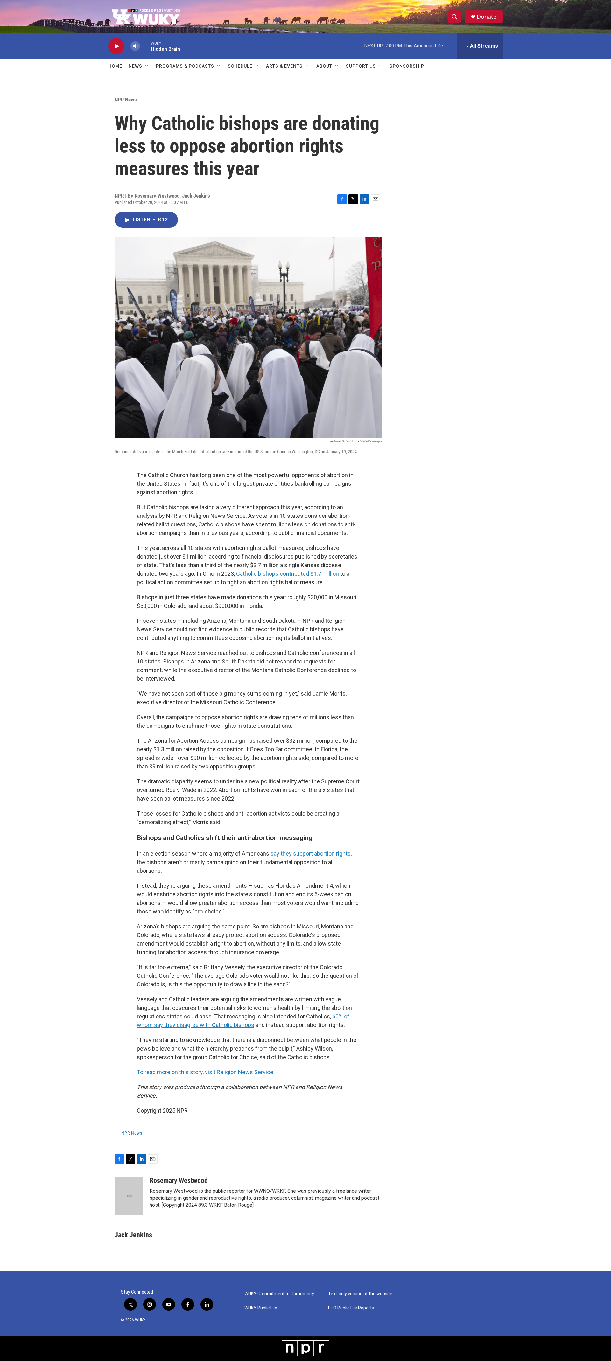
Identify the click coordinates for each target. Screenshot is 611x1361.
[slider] (145, 46)
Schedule (240, 66)
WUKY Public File (260, 1308)
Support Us (361, 66)
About (324, 66)
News (135, 66)
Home (115, 66)
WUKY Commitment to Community (279, 1293)
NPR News (126, 99)
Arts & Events (284, 66)
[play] (116, 46)
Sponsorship (407, 66)
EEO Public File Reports (351, 1308)
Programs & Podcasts (185, 66)
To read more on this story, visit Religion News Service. (206, 1072)
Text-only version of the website (360, 1293)
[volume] (135, 46)
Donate (486, 16)
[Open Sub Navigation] (147, 66)
